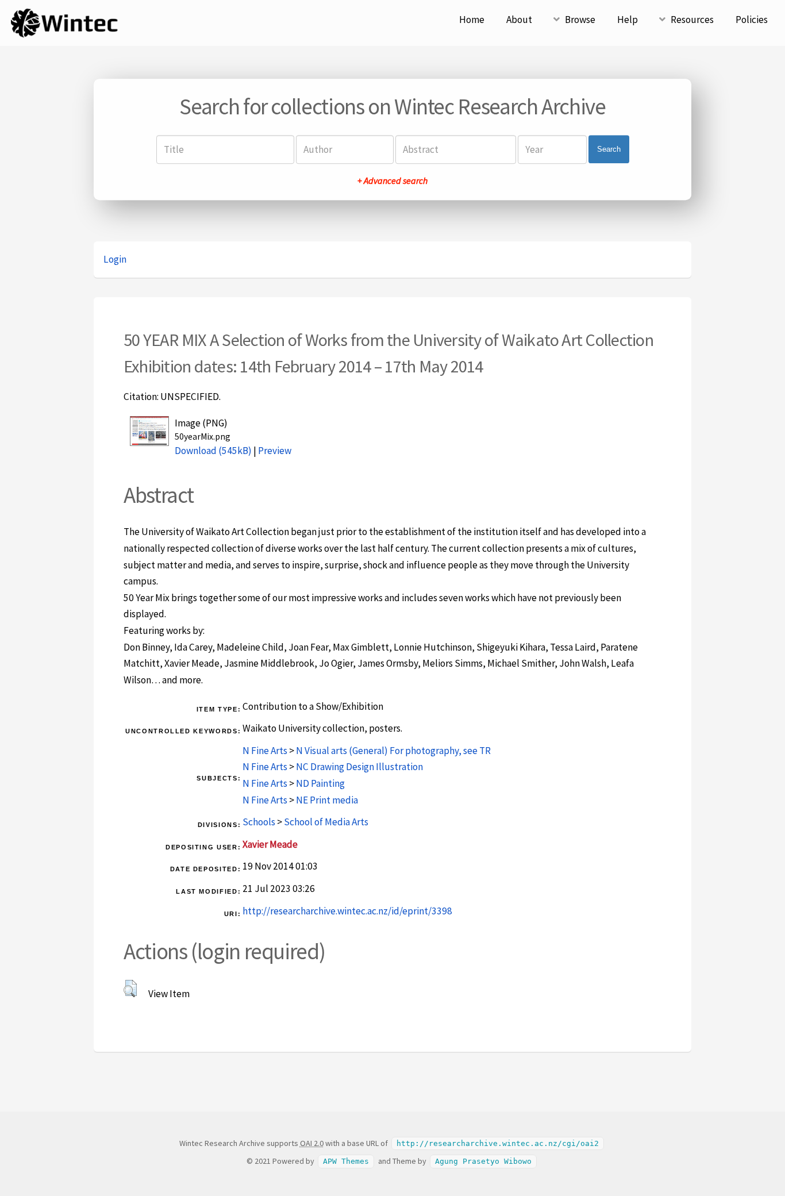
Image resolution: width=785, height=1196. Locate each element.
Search (609, 149)
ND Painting (320, 783)
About (519, 19)
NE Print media (327, 800)
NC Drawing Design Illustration (359, 766)
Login (114, 259)
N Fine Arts (265, 750)
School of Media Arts (326, 822)
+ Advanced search (392, 180)
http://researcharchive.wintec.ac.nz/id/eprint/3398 (347, 911)
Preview (274, 450)
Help (627, 19)
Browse (580, 19)
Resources (692, 19)
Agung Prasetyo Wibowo (483, 1161)
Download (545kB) (213, 450)
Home (471, 19)
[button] (130, 988)
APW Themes (346, 1161)
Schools (259, 822)
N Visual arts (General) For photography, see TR (393, 750)
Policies (752, 19)
